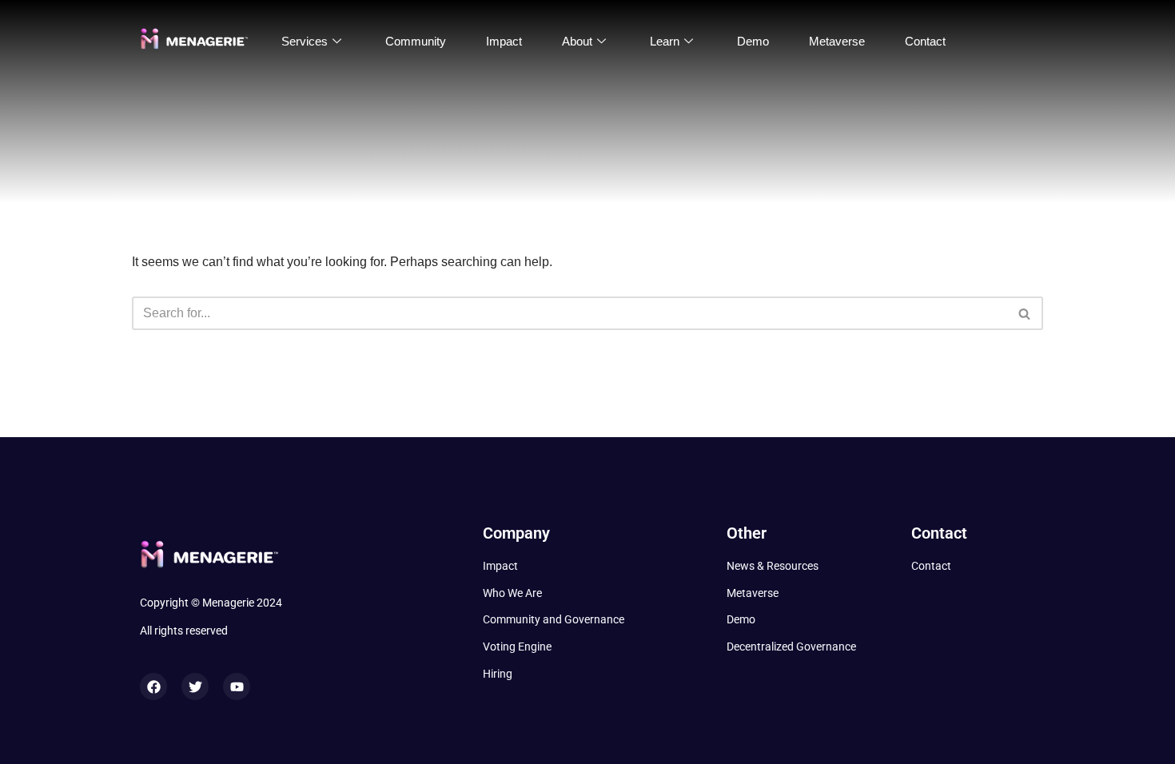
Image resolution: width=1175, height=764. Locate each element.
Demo (753, 41)
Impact (504, 41)
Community (415, 41)
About (577, 41)
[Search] (1025, 313)
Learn (664, 41)
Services (304, 41)
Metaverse (837, 41)
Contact (925, 41)
